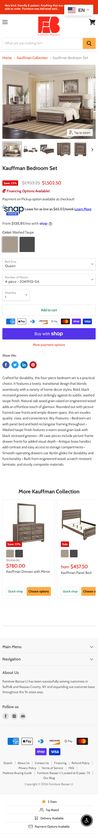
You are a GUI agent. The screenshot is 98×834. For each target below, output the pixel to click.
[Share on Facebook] (6, 364)
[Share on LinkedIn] (24, 364)
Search (7, 763)
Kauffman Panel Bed (76, 573)
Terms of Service (52, 768)
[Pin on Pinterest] (33, 364)
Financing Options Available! (28, 191)
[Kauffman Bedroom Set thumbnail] (12, 149)
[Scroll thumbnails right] (91, 149)
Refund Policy (81, 763)
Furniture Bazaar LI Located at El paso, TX (63, 773)
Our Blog (49, 778)
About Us (23, 763)
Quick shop (15, 591)
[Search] (89, 43)
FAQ (71, 768)
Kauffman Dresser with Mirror (28, 571)
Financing (60, 763)
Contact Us (42, 763)
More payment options (49, 345)
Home (7, 58)
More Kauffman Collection (49, 491)
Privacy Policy (27, 768)
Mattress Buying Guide (17, 773)
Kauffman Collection (32, 58)
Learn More (83, 209)
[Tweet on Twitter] (15, 364)
